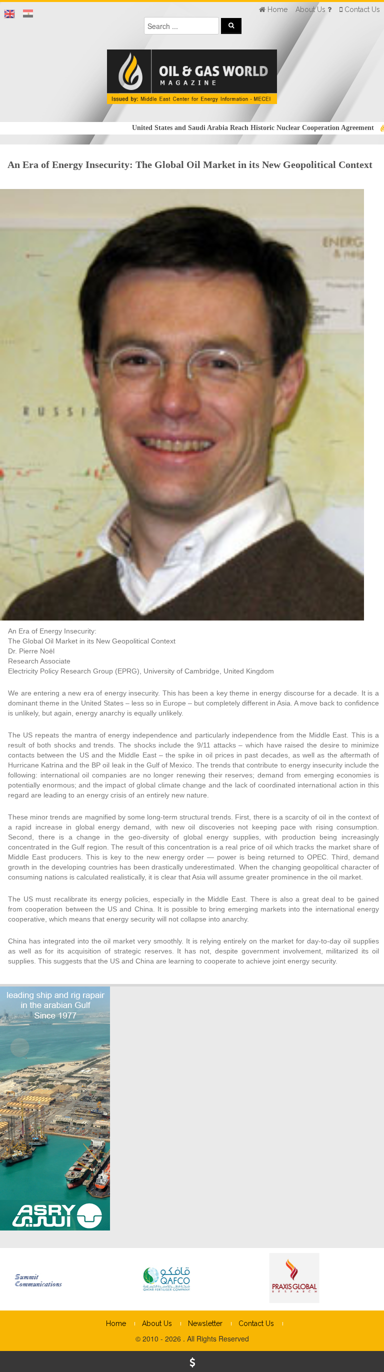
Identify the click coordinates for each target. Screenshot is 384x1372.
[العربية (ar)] (28, 14)
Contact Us (256, 1324)
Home (116, 1324)
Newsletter (205, 1324)
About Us (157, 1324)
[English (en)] (9, 14)
